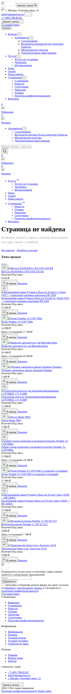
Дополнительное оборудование (38, 52)
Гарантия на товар (18, 643)
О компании (15, 77)
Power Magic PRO (11, 420)
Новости (19, 83)
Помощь (12, 634)
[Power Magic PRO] (19, 417)
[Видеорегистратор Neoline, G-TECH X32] (32, 521)
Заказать (22, 283)
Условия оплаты (17, 637)
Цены (11, 68)
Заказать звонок (25, 5)
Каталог (12, 34)
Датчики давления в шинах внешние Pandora (26, 370)
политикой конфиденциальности (19, 591)
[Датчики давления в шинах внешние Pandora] (34, 367)
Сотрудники (21, 86)
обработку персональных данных (23, 588)
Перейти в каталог (27, 250)
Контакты (13, 98)
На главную (8, 250)
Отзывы (19, 92)
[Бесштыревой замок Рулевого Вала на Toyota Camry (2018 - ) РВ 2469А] (35, 497)
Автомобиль (22, 37)
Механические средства (34, 49)
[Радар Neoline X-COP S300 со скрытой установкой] (38, 470)
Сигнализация (29, 41)
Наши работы (15, 74)
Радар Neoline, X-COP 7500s (17, 321)
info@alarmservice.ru (12, 14)
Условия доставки (18, 640)
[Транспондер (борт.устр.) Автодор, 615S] (32, 545)
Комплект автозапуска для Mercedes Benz (24, 346)
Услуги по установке (26, 59)
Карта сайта (45, 691)
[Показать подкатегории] (24, 128)
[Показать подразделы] (19, 34)
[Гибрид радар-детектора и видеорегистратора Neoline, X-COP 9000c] (35, 444)
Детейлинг (21, 62)
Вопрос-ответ (15, 658)
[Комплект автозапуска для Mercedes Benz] (32, 342)
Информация (15, 631)
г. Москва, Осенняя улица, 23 (24, 678)
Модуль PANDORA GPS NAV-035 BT (22, 271)
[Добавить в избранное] (4, 267)
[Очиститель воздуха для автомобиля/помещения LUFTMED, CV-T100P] (35, 393)
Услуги (12, 56)
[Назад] (2, 264)
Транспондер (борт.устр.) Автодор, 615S (24, 548)
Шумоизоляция (23, 65)
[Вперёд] (5, 264)
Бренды (12, 661)
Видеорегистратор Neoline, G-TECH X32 (24, 524)
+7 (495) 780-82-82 (11, 17)
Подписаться (9, 581)
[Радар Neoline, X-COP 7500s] (25, 318)
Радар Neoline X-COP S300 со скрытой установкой (29, 474)
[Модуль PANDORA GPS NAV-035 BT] (30, 268)
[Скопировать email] (28, 14)
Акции (12, 71)
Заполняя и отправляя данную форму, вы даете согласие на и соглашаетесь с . (34, 588)
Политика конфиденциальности (33, 95)
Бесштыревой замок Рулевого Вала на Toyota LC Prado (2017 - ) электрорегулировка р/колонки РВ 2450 (35, 300)
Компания (13, 602)
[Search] (4, 151)
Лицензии (20, 89)
